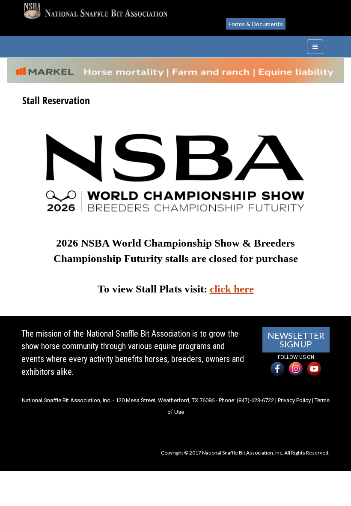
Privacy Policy (294, 400)
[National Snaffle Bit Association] (95, 11)
